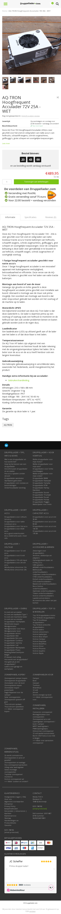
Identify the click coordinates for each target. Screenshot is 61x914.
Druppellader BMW (40, 478)
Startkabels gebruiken (13, 480)
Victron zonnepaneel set (14, 779)
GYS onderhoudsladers (42, 581)
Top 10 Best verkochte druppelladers (41, 626)
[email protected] (40, 809)
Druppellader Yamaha (41, 483)
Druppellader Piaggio (41, 502)
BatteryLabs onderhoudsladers (40, 571)
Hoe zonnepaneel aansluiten (15, 765)
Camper (36, 678)
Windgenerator (10, 626)
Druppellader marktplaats (14, 621)
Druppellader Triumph (42, 495)
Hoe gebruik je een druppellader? (12, 663)
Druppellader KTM (40, 485)
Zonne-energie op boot (42, 695)
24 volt (35, 692)
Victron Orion (38, 646)
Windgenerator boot (12, 631)
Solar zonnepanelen (12, 697)
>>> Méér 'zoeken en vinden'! (16, 781)
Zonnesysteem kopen (13, 685)
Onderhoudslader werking (14, 488)
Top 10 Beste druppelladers (44, 618)
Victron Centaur (39, 639)
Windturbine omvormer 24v (15, 570)
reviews (32, 911)
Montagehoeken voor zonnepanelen (41, 715)
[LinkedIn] (6, 445)
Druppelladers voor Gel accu (15, 526)
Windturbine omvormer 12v (15, 567)
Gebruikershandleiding (18, 380)
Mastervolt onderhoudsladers (44, 584)
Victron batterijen (40, 634)
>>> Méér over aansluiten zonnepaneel (43, 741)
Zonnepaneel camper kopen (15, 678)
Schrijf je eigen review (31, 116)
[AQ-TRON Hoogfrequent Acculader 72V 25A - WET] (31, 46)
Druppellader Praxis (12, 650)
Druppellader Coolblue (13, 640)
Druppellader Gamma (13, 643)
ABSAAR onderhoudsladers (43, 567)
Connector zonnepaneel (42, 712)
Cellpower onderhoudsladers (44, 574)
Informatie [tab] (10, 217)
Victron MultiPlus (39, 644)
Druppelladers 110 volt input (15, 560)
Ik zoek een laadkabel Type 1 (15, 614)
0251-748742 (9, 830)
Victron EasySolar (39, 641)
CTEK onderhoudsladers (42, 577)
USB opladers (38, 565)
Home (4, 11)
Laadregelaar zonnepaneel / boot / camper (44, 722)
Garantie (7, 825)
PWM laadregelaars (40, 729)
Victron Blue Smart (40, 637)
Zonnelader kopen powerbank (11, 689)
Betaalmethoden (11, 809)
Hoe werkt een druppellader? (16, 659)
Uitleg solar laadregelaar (14, 767)
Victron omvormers (40, 632)
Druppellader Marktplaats (14, 647)
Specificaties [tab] (30, 217)
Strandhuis (37, 688)
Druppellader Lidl (11, 645)
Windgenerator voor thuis (14, 629)
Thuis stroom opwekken (14, 706)
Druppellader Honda (41, 499)
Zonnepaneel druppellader (15, 680)
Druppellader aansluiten (14, 478)
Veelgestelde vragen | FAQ (15, 797)
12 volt (35, 690)
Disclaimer (8, 804)
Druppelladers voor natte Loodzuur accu (14, 522)
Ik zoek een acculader (13, 612)
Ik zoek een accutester (13, 619)
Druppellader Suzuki (41, 492)
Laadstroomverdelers (41, 598)
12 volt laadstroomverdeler (43, 733)
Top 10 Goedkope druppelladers (40, 621)
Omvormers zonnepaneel (43, 731)
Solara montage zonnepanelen (10, 770)
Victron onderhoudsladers (43, 596)
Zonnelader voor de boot (14, 683)
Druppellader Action (12, 633)
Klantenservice (10, 816)
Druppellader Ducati (41, 497)
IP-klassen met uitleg (12, 657)
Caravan (36, 683)
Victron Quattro (39, 651)
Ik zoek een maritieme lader (15, 617)
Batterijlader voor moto (42, 504)
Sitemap (7, 818)
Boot (34, 680)
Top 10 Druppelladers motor (44, 615)
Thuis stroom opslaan (12, 704)
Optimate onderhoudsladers (44, 591)
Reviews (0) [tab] (50, 217)
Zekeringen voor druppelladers (39, 552)
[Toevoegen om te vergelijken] (58, 97)
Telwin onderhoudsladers (43, 593)
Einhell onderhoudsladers (43, 579)
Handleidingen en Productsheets (11, 821)
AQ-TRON (8, 425)
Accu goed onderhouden (14, 533)
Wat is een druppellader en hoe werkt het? (15, 460)
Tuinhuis (36, 685)
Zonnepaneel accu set (41, 719)
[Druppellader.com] (30, 3)
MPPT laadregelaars (40, 726)
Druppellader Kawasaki (42, 480)
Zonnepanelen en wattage (14, 762)
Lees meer (6, 143)
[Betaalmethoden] (8, 842)
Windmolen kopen (11, 624)
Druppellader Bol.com (13, 638)
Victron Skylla (38, 653)
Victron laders (38, 629)
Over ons (8, 799)
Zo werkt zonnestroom (13, 755)
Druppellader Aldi (11, 636)
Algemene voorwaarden (14, 801)
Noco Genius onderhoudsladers (40, 587)
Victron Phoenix (39, 648)
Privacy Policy (9, 806)
